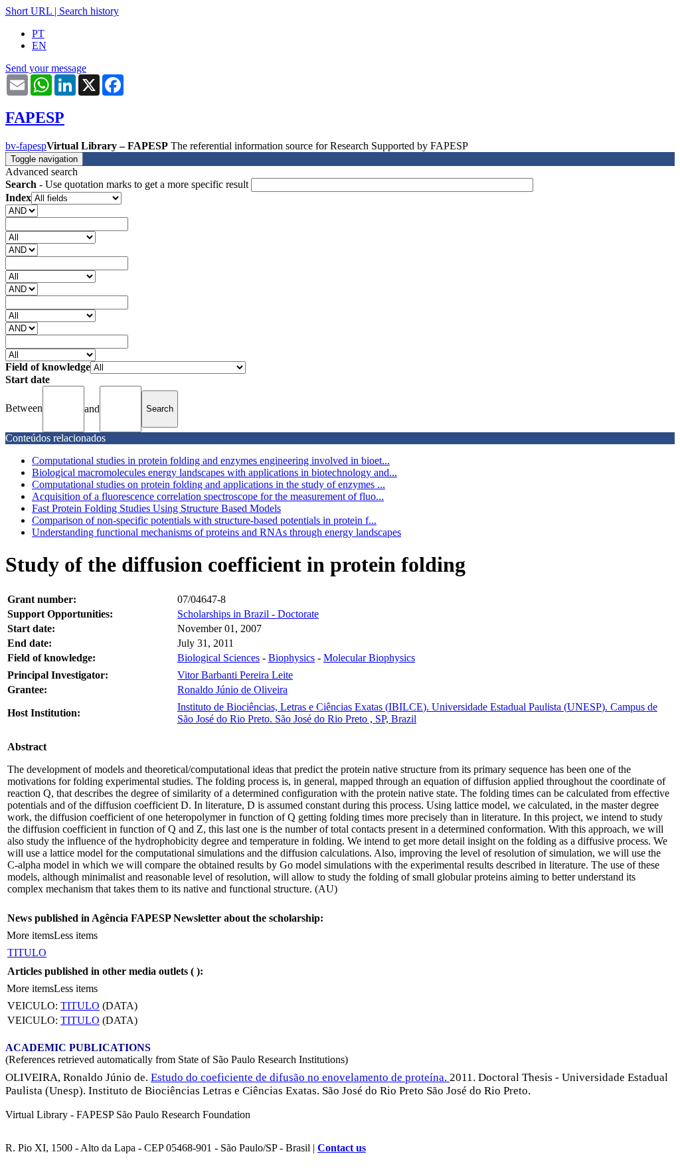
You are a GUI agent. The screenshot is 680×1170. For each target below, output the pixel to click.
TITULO (26, 952)
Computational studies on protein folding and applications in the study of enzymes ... (208, 484)
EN (39, 45)
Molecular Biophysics (369, 657)
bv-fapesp (25, 145)
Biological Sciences (218, 657)
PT (38, 33)
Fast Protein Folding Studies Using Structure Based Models (156, 508)
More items (30, 935)
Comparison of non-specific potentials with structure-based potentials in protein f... (204, 520)
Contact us (341, 1147)
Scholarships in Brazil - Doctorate (248, 614)
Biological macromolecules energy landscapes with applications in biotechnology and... (214, 472)
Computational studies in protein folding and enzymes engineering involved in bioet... (211, 460)
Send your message (45, 68)
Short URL (28, 11)
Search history (89, 11)
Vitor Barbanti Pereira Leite (235, 675)
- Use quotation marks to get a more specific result (128, 184)
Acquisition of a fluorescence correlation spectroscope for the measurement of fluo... (208, 496)
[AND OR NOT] (21, 210)
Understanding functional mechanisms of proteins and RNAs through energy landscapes (216, 532)
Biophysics (291, 657)
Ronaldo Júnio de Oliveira (232, 689)
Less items (76, 935)
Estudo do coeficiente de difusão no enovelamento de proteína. (300, 1077)
